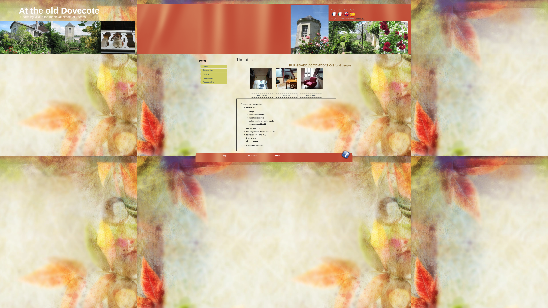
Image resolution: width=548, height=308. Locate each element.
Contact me (359, 19)
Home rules (311, 95)
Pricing (206, 74)
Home (205, 66)
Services (286, 95)
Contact (277, 156)
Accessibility (208, 82)
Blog (224, 156)
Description (208, 70)
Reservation (208, 78)
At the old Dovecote (59, 10)
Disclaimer (252, 156)
